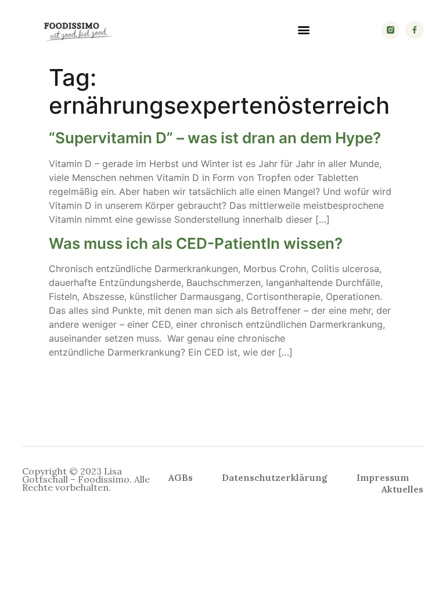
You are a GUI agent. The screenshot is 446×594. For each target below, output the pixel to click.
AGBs (180, 477)
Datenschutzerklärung (275, 477)
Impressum (383, 477)
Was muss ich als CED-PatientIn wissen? (196, 243)
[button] (304, 29)
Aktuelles (402, 489)
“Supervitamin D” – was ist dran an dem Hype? (215, 138)
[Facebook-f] (414, 30)
